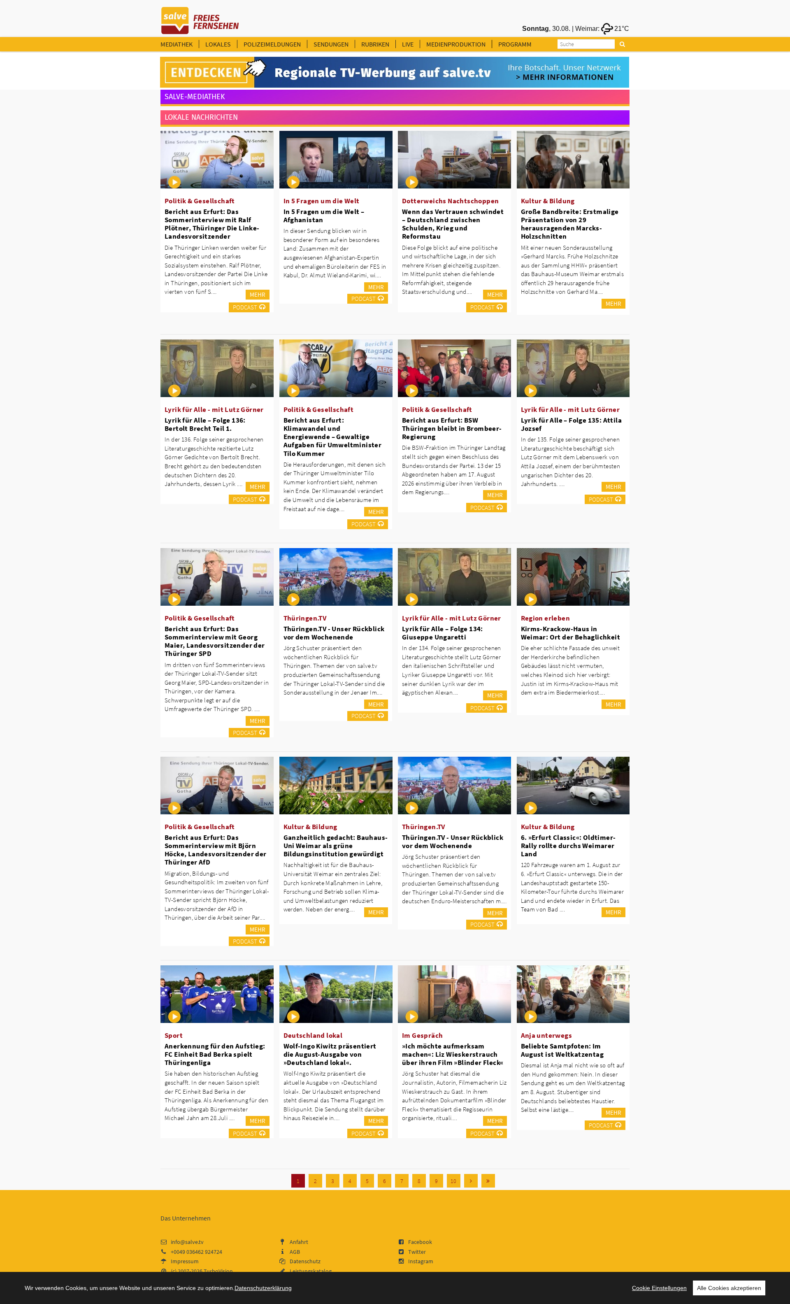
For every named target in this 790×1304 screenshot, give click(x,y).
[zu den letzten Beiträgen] (488, 1181)
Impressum (185, 1261)
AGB (295, 1251)
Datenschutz (305, 1261)
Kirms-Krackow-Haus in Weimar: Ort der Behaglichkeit (570, 633)
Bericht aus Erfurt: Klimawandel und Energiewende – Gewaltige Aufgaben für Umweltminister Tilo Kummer (332, 437)
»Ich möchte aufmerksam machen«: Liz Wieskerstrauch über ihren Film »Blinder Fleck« (452, 1054)
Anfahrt (299, 1242)
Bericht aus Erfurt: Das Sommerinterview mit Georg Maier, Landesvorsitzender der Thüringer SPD (215, 641)
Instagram (420, 1261)
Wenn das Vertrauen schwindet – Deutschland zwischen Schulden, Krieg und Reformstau (453, 224)
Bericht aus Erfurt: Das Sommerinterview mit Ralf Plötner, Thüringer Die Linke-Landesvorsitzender (212, 224)
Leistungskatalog (311, 1271)
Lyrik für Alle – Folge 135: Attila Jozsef (571, 424)
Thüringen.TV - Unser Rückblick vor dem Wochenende (334, 633)
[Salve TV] (200, 17)
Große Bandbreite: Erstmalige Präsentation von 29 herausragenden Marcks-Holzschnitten (570, 224)
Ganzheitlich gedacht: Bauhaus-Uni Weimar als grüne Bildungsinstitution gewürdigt (335, 845)
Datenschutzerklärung (263, 1288)
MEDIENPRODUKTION (456, 44)
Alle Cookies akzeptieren (729, 1288)
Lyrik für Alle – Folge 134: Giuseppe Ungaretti (442, 633)
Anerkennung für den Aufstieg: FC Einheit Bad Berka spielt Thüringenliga (215, 1054)
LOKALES (218, 44)
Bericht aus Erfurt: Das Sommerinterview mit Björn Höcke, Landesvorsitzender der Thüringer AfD (216, 850)
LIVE (408, 44)
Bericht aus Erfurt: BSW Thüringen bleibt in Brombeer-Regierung (452, 428)
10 (453, 1181)
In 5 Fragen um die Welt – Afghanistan (324, 215)
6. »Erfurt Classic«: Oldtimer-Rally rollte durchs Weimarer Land (568, 845)
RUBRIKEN (375, 44)
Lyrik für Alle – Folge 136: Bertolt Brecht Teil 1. (205, 424)
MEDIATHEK (176, 44)
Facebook (420, 1242)
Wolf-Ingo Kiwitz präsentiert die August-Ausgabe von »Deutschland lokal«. (329, 1054)
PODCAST (245, 307)
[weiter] (471, 1181)
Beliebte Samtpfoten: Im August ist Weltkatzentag (562, 1050)
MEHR (257, 294)
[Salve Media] (394, 72)
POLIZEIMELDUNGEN (272, 44)
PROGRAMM (515, 44)
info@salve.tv (187, 1242)
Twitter (417, 1251)
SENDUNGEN (331, 44)
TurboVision (218, 1271)
